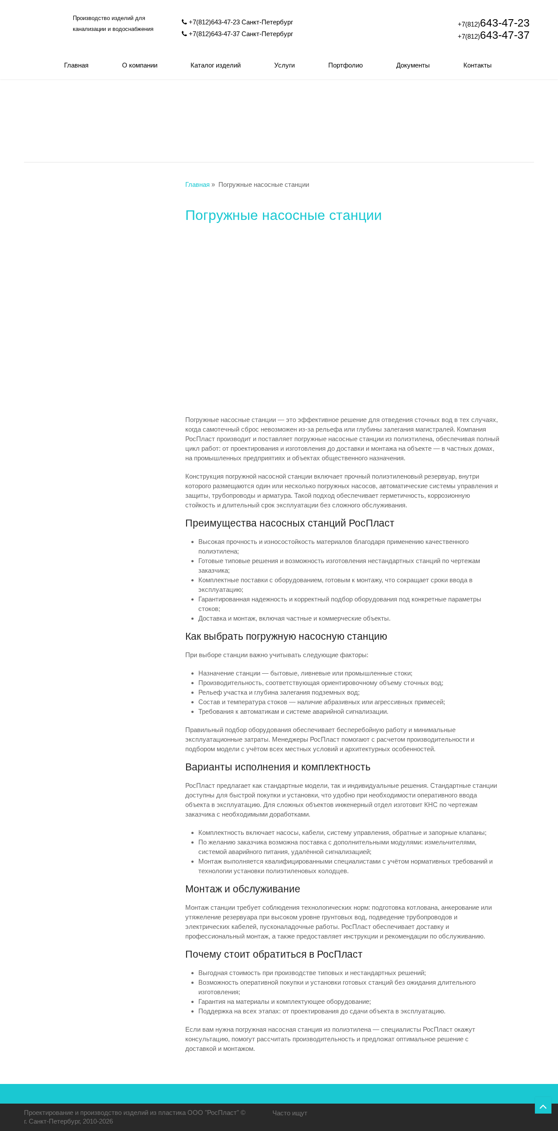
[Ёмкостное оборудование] (279, 123)
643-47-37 (494, 35)
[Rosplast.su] (46, 47)
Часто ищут (289, 1113)
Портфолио (345, 65)
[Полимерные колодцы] (75, 123)
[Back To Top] (543, 1105)
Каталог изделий (216, 65)
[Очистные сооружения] (177, 123)
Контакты (477, 65)
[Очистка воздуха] (483, 123)
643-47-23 (494, 23)
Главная (76, 65)
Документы (413, 65)
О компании (139, 65)
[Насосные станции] (381, 123)
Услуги (284, 65)
